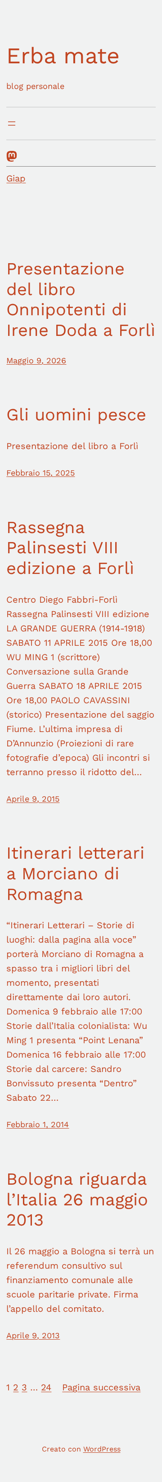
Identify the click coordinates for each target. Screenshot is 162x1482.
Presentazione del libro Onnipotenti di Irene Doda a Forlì (80, 299)
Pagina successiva (101, 1387)
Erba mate (63, 55)
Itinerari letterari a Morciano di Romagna (75, 873)
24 (46, 1387)
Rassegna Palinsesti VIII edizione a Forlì (70, 547)
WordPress (102, 1449)
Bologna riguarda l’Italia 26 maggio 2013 (77, 1199)
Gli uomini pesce (76, 414)
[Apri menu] (11, 123)
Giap (16, 178)
